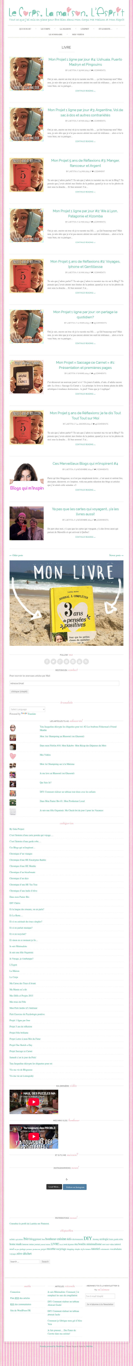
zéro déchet (24, 1253)
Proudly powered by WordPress (52, 1346)
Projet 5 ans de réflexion (21, 1026)
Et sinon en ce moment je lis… (24, 940)
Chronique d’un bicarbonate (22, 872)
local (61, 1244)
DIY (88, 1238)
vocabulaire (116, 1249)
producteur (36, 1249)
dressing (96, 1239)
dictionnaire (77, 1239)
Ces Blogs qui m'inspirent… (22, 847)
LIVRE (55, 1244)
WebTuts (89, 1346)
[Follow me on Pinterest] (66, 661)
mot (103, 1244)
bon (43, 1239)
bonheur (50, 1239)
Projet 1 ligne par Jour (20, 1020)
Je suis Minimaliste (18, 946)
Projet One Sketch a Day (21, 1045)
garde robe (118, 1239)
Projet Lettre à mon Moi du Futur (25, 1038)
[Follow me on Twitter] (53, 661)
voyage (13, 1253)
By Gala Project (17, 828)
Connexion (15, 1291)
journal (37, 1244)
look (65, 1244)
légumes (71, 1244)
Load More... (54, 1186)
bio (26, 1238)
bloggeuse (35, 1239)
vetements (104, 1249)
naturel (118, 1244)
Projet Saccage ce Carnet (21, 1051)
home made (16, 1244)
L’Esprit (85, 28)
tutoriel (95, 1249)
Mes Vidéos (78, 34)
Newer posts (116, 555)
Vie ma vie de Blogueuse (21, 1069)
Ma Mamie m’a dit (18, 989)
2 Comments (99, 70)
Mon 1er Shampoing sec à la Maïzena (57, 764)
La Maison (65, 28)
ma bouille (80, 1244)
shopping (70, 1249)
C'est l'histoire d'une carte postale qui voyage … (32, 835)
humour (25, 1244)
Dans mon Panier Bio (19, 896)
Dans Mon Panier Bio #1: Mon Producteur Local (62, 801)
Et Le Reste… (105, 28)
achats (12, 1239)
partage (23, 1249)
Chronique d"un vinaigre (21, 853)
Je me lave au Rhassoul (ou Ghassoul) (57, 773)
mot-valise (110, 1244)
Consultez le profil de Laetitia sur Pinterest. (29, 1223)
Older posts (16, 555)
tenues (88, 1249)
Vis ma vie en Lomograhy (22, 1075)
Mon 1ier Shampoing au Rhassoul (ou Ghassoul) (62, 736)
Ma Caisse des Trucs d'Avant (23, 983)
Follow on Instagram (75, 1187)
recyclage (61, 1249)
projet (43, 1249)
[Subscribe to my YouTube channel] (79, 661)
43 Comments (99, 373)
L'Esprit (13, 964)
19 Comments (100, 323)
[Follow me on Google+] (60, 661)
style (83, 1249)
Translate (32, 713)
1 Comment (99, 171)
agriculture (19, 1239)
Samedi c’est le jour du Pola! (23, 1057)
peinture (29, 1249)
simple (77, 1249)
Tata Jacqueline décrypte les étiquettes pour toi (31, 1063)
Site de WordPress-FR (20, 1310)
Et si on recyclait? (18, 933)
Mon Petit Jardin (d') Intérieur (23, 1007)
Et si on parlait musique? (21, 927)
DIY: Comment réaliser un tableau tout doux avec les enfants (68, 791)
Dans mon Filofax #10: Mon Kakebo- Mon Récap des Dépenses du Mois (73, 745)
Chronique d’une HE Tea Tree (23, 884)
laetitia (72, 70)
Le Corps (45, 28)
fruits (111, 1239)
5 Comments (99, 222)
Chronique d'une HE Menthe (23, 866)
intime (31, 1244)
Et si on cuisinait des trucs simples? (26, 921)
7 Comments (99, 272)
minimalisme (94, 1244)
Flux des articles (20, 1298)
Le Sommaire (55, 34)
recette (51, 1248)
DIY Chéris (15, 903)
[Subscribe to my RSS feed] (86, 661)
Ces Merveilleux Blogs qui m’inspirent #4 (85, 463)
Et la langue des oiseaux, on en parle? (27, 909)
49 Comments (101, 424)
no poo (17, 1249)
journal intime (45, 1244)
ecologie (104, 1239)
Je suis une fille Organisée (21, 952)
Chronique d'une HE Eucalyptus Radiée (28, 859)
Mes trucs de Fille (18, 1001)
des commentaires (20, 1304)
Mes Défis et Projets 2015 (21, 995)
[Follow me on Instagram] (73, 661)
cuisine (61, 1238)
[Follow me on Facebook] (47, 661)
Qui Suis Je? (25, 28)
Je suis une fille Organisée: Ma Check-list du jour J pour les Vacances (71, 810)
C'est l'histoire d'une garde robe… (25, 841)
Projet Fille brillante (19, 1032)
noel (12, 1249)
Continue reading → (85, 91)
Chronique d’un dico (19, 878)
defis (69, 1239)
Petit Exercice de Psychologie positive (27, 1014)
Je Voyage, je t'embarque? (21, 958)
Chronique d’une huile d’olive (23, 890)
